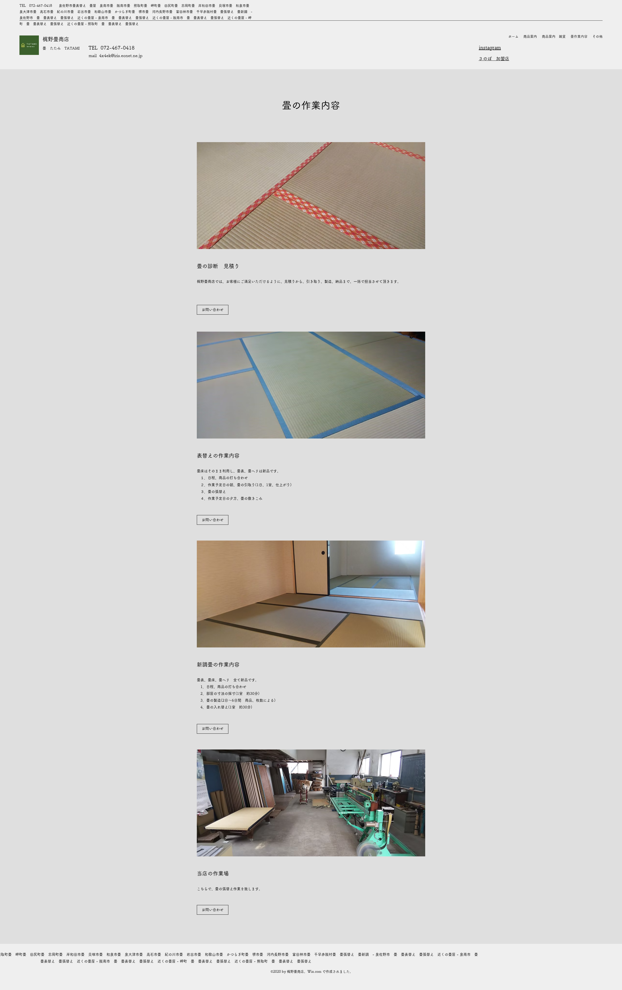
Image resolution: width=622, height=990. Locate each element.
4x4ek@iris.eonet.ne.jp (121, 55)
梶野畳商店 (56, 39)
